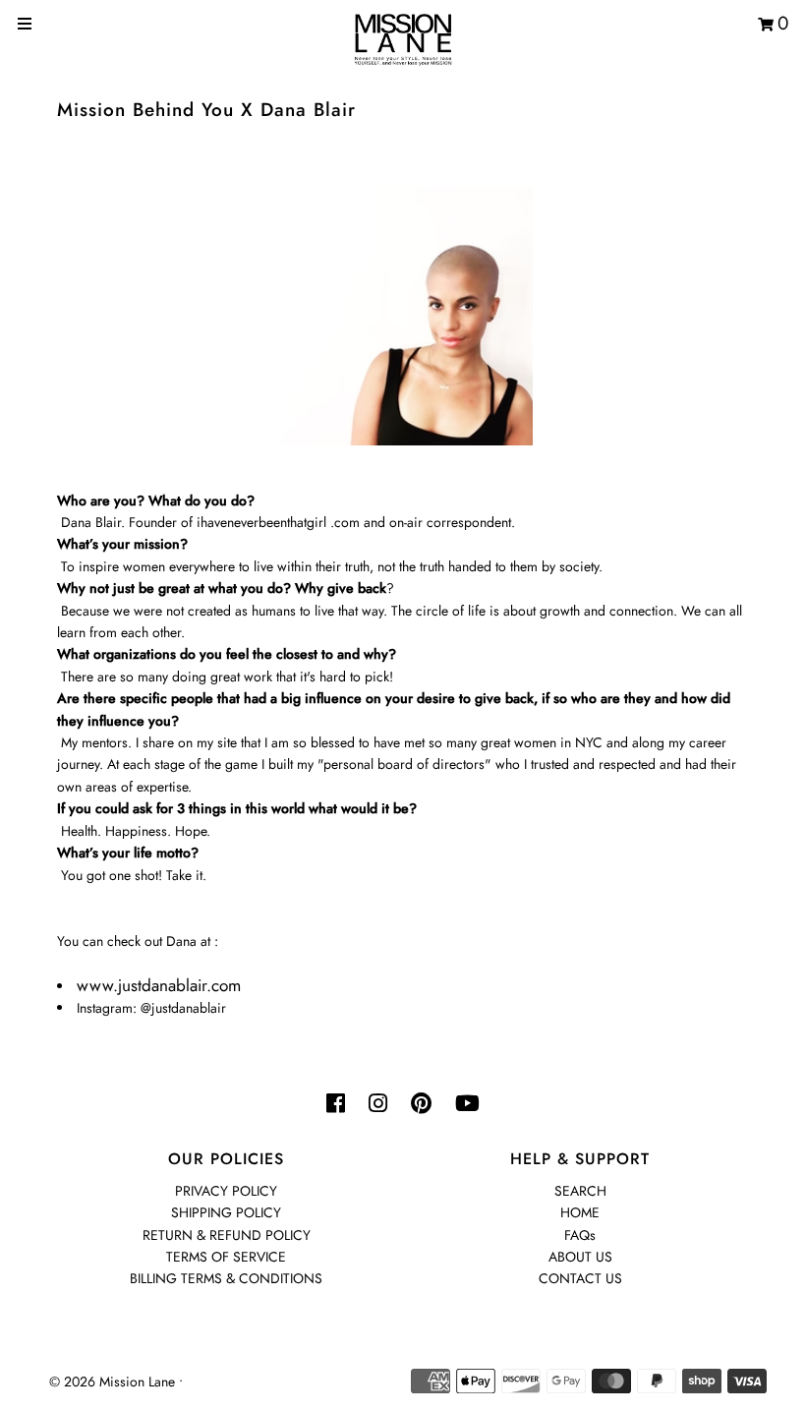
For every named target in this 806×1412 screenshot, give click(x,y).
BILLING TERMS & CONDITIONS (226, 1278)
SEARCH (580, 1191)
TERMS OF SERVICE (226, 1256)
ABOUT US (580, 1256)
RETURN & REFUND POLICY (227, 1235)
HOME (580, 1212)
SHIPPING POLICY (226, 1212)
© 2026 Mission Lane (112, 1381)
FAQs (580, 1235)
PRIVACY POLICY (226, 1191)
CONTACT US (580, 1278)
